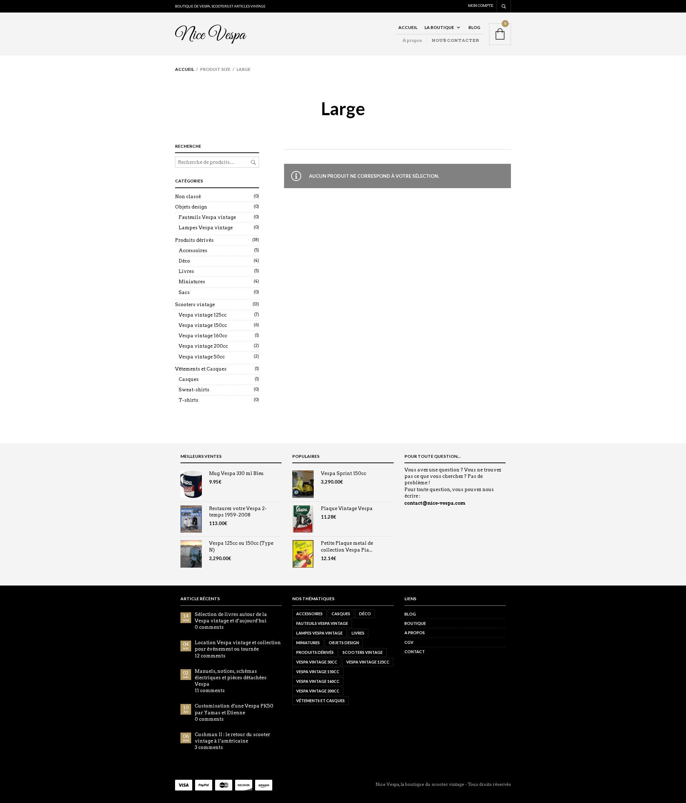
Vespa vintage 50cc (202, 356)
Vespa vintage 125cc (203, 315)
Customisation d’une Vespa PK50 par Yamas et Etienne (234, 709)
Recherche (253, 162)
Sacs (184, 292)
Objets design (191, 207)
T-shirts (188, 400)
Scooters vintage (195, 304)
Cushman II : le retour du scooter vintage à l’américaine (232, 738)
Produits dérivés (194, 240)
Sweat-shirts (194, 389)
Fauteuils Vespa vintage (207, 217)
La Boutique (439, 27)
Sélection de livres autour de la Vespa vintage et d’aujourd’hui (231, 617)
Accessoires (193, 250)
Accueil (407, 27)
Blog (474, 27)
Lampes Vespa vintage (206, 227)
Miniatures (192, 281)
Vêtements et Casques (201, 369)
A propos (412, 40)
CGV (408, 642)
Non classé (188, 196)
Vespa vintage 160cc (203, 335)
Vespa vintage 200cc (203, 346)
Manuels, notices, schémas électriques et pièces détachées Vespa (231, 678)
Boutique (415, 623)
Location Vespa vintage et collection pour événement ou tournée (238, 646)
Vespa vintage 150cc (203, 325)
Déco (184, 261)
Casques (189, 379)
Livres (186, 271)
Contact (414, 651)
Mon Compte (480, 5)
